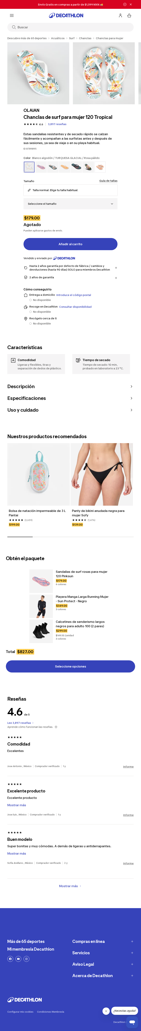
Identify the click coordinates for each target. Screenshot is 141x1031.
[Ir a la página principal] (66, 15)
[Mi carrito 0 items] (129, 15)
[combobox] (71, 203)
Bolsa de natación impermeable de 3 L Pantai (37, 513)
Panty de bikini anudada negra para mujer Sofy (98, 513)
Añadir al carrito (70, 244)
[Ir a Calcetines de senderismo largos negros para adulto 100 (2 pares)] (41, 631)
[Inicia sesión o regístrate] (120, 15)
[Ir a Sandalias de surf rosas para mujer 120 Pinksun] (41, 581)
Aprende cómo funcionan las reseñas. (30, 726)
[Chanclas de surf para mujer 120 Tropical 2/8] (104, 73)
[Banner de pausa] (125, 4)
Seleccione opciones (70, 666)
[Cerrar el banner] (131, 4)
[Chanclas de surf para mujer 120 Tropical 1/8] (38, 73)
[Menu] (11, 15)
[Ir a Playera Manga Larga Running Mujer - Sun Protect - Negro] (41, 606)
